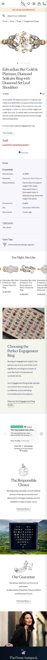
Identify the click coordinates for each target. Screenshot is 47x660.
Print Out (24, 152)
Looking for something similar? (16, 144)
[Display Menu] (2, 3)
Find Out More (23, 508)
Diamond (26, 178)
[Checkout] (39, 3)
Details (5, 163)
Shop (12, 21)
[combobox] (23, 15)
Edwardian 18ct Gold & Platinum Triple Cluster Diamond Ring (11, 284)
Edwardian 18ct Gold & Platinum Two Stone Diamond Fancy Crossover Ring (28, 285)
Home (5, 21)
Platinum (38, 178)
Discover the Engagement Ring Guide (21, 403)
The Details (8, 132)
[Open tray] (33, 3)
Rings (19, 21)
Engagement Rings (31, 21)
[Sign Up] (28, 3)
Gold (32, 178)
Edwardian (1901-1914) (31, 207)
